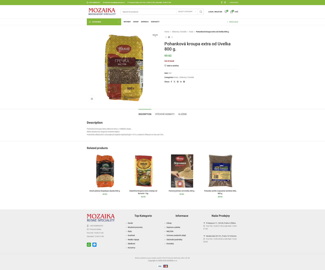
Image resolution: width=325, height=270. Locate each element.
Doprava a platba (173, 227)
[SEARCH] (201, 12)
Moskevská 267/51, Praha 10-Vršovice (221, 236)
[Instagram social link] (225, 2)
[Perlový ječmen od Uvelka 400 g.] (182, 171)
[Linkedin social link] (180, 81)
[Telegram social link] (184, 81)
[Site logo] (102, 12)
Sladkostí (131, 244)
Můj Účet (170, 231)
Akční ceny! (233, 22)
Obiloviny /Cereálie (179, 32)
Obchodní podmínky (174, 240)
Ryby (130, 231)
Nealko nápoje (133, 240)
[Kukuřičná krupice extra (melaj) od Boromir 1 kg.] (143, 171)
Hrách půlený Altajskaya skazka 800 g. (104, 191)
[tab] (145, 113)
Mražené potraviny (135, 227)
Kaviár (130, 223)
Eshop (169, 223)
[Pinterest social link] (177, 81)
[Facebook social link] (221, 2)
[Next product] (172, 37)
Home (166, 32)
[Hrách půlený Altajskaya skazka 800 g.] (105, 171)
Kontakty (170, 244)
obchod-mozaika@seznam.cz (115, 2)
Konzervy (131, 248)
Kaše (191, 32)
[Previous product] (165, 37)
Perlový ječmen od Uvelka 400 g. (182, 191)
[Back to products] (168, 37)
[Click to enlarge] (92, 99)
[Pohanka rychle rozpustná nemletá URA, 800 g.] (220, 171)
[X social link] (174, 81)
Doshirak (131, 235)
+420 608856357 (94, 2)
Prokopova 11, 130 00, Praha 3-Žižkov (221, 223)
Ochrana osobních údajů (176, 235)
